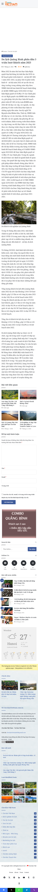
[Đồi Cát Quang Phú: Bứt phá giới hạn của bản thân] (10, 415)
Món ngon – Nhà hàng (10, 834)
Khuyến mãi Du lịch (9, 837)
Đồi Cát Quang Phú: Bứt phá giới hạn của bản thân (10, 424)
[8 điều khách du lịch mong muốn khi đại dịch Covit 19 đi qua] (7, 593)
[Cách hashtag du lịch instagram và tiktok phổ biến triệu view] (7, 602)
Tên (3, 468)
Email (4, 477)
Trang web (5, 486)
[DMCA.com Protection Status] (8, 743)
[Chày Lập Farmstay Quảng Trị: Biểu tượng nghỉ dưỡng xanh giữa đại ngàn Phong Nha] (28, 685)
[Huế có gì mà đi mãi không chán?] (28, 394)
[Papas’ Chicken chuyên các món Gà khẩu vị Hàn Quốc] (7, 620)
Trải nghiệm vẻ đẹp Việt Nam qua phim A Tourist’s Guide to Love (28, 424)
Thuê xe (5, 830)
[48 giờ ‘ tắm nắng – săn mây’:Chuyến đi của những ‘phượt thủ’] (30, 792)
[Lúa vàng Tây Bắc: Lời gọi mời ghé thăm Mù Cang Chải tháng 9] (10, 394)
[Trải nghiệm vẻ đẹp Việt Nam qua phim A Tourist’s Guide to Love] (28, 415)
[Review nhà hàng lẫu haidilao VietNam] (7, 611)
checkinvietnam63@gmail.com (16, 732)
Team (21, 872)
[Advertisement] (19, 29)
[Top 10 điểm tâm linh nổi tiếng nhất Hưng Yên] (7, 584)
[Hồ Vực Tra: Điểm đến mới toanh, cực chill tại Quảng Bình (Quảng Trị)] (7, 792)
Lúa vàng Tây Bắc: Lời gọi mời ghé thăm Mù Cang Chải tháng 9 (9, 403)
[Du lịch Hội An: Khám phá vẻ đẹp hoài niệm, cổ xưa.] (10, 685)
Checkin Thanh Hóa (9, 857)
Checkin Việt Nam (9, 813)
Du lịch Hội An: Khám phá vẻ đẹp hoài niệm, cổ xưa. (9, 694)
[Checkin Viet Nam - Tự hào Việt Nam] (11, 3)
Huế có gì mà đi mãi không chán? (27, 402)
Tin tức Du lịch (12, 51)
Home (5, 51)
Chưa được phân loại (10, 844)
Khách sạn (6, 847)
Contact (26, 872)
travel (5, 850)
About (16, 872)
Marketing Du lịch (9, 840)
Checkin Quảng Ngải (10, 854)
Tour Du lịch (7, 823)
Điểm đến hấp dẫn (9, 827)
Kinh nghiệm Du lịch (10, 817)
